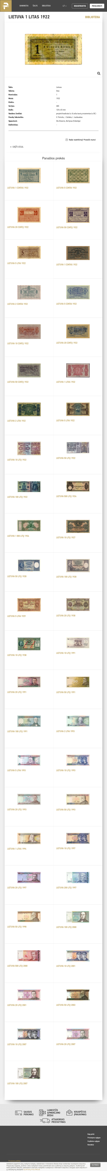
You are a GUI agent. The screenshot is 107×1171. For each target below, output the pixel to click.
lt (64, 5)
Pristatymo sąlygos (94, 1138)
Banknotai (24, 5)
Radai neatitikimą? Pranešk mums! (82, 139)
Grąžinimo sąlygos (94, 1141)
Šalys (35, 5)
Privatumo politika (14, 1161)
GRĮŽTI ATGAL (18, 146)
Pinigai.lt (6, 6)
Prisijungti (97, 6)
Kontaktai (91, 1145)
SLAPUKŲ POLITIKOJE (31, 1169)
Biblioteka (46, 5)
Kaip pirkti (91, 1134)
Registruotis (80, 6)
